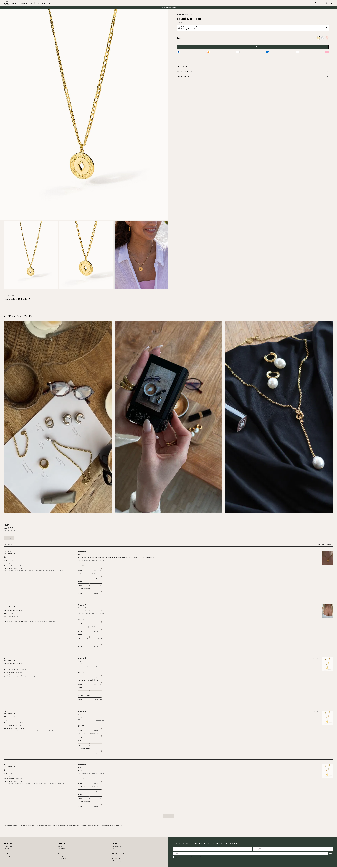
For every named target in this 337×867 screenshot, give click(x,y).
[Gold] (318, 38)
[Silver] (322, 38)
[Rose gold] (327, 38)
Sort (318, 544)
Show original (100, 560)
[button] (185, 15)
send (330, 853)
